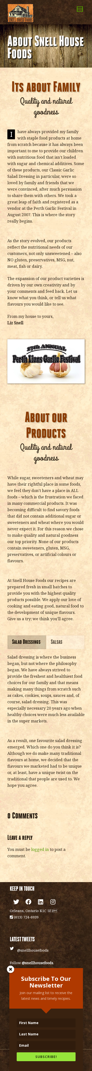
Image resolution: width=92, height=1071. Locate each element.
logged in (40, 849)
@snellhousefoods (33, 950)
